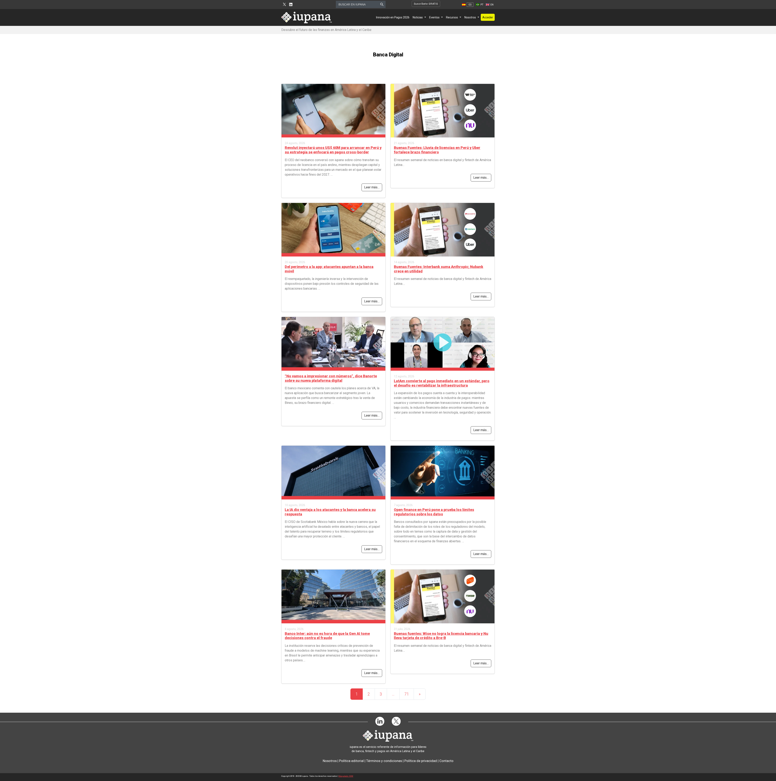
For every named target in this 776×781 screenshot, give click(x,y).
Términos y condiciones (384, 761)
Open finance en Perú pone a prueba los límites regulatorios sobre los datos (434, 512)
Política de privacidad (420, 761)
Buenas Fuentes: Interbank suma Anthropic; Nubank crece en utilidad (438, 269)
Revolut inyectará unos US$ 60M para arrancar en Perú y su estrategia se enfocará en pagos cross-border (333, 150)
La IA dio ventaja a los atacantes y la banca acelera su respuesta (330, 512)
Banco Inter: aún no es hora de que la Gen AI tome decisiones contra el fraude (327, 635)
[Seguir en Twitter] (284, 4)
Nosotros (470, 17)
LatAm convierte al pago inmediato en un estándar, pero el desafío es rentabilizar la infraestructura (441, 383)
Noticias (418, 17)
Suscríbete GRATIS (426, 3)
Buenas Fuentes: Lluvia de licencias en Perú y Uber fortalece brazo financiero (437, 150)
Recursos (452, 17)
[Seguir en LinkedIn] (291, 4)
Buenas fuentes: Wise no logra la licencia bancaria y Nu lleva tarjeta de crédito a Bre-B (441, 635)
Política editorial (351, 761)
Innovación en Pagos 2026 (392, 17)
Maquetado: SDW (345, 776)
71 (406, 694)
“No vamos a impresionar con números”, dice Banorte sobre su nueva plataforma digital (331, 378)
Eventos (434, 17)
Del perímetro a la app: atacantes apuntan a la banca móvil (329, 269)
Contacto (446, 761)
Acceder (487, 17)
